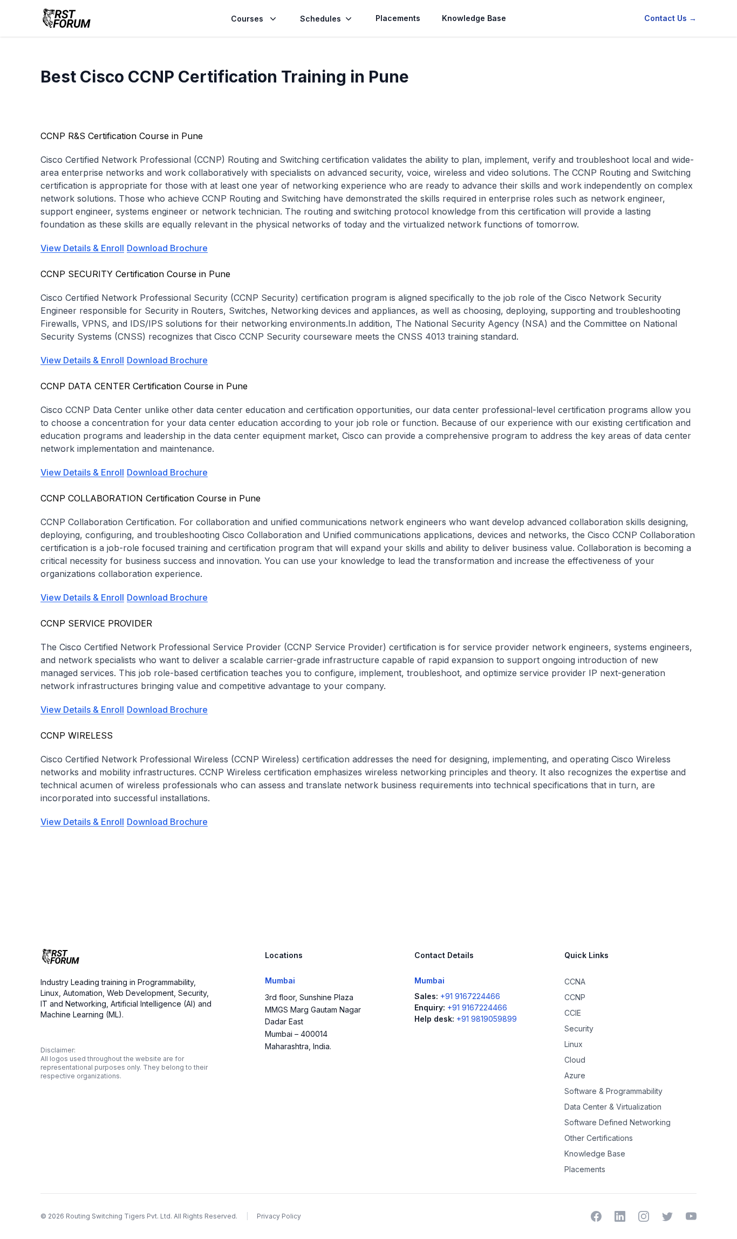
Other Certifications (598, 1137)
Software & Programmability (613, 1091)
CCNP (574, 997)
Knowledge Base (474, 18)
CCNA (574, 981)
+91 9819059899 (486, 1018)
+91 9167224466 (470, 996)
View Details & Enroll (82, 248)
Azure (574, 1075)
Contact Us (670, 18)
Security (578, 1028)
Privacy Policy (279, 1216)
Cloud (574, 1059)
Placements (398, 18)
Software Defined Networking (617, 1122)
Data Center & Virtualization (612, 1106)
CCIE (572, 1012)
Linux (573, 1044)
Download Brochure (167, 248)
